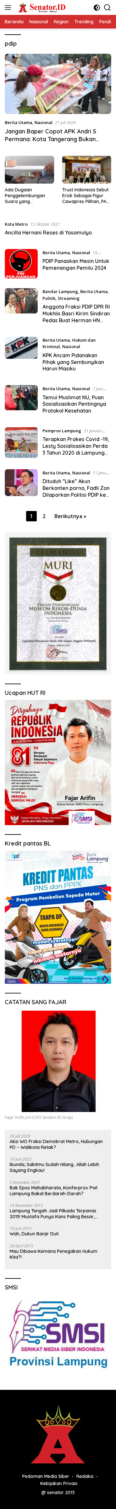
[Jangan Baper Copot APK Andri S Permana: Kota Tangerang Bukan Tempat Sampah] (58, 84)
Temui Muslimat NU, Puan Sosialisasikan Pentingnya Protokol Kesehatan (74, 404)
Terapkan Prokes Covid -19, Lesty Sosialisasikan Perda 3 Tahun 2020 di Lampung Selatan (76, 449)
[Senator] (41, 7)
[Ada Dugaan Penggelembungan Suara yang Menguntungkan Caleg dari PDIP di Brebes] (29, 170)
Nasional (43, 122)
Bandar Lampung (60, 291)
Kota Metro (16, 224)
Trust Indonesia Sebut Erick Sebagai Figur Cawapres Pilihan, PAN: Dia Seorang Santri (86, 196)
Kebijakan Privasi (58, 1483)
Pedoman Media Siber (45, 1476)
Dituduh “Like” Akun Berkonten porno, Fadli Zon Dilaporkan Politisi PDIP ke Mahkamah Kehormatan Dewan (76, 494)
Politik (49, 298)
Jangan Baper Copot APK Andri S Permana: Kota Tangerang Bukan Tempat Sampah (50, 139)
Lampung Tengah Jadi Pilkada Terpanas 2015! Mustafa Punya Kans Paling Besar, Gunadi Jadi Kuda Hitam (53, 1214)
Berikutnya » (70, 516)
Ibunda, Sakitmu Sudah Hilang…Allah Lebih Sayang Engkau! (54, 1167)
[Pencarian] (107, 7)
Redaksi (84, 1476)
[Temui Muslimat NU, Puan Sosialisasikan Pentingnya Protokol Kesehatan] (21, 401)
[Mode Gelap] (97, 7)
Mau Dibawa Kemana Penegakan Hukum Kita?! (53, 1254)
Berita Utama (18, 122)
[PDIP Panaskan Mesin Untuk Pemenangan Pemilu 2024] (21, 263)
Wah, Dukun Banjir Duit (34, 1234)
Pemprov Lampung (62, 431)
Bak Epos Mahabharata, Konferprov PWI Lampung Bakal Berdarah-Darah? (53, 1191)
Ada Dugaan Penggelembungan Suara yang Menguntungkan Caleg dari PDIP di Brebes (29, 196)
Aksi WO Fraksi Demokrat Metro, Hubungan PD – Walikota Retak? (56, 1144)
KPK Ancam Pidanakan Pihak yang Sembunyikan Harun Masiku (73, 362)
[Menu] (9, 7)
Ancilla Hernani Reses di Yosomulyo (48, 232)
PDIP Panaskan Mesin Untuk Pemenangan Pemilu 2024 (76, 264)
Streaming (69, 298)
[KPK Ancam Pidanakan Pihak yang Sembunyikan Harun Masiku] (21, 356)
